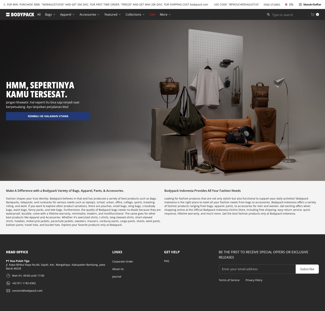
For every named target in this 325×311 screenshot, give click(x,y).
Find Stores (272, 4)
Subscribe (307, 269)
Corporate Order (122, 261)
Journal (116, 276)
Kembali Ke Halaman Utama (48, 116)
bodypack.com (191, 4)
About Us (118, 269)
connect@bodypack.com (27, 290)
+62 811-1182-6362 (24, 283)
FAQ (166, 261)
